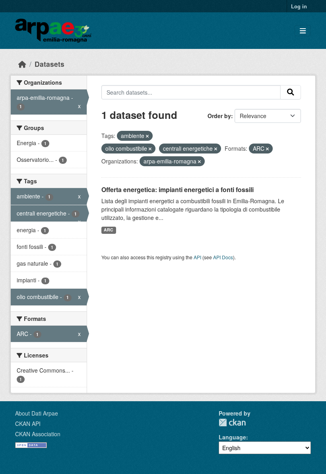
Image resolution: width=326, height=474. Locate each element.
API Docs (223, 257)
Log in (299, 6)
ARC (108, 230)
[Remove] (147, 136)
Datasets (49, 64)
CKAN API (28, 423)
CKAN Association (37, 434)
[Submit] (290, 92)
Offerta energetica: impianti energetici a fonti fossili (177, 189)
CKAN (232, 422)
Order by (219, 116)
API (197, 257)
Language (232, 437)
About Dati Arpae (36, 413)
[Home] (22, 64)
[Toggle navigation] (303, 31)
